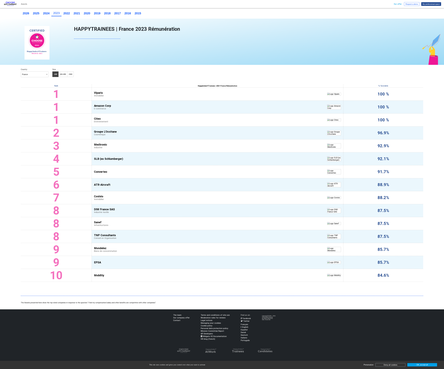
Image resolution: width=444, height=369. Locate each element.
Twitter (246, 321)
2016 (127, 13)
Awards (24, 4)
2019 (97, 13)
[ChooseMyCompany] (183, 351)
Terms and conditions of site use (215, 315)
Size (54, 69)
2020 (87, 13)
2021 (77, 13)
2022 (66, 13)
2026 (26, 13)
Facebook (246, 318)
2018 (107, 13)
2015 (138, 13)
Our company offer (181, 318)
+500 (70, 74)
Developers (208, 334)
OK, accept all (422, 365)
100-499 (63, 74)
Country (24, 69)
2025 (36, 13)
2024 (46, 13)
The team (177, 315)
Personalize (368, 365)
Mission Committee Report (212, 331)
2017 (117, 13)
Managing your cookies (211, 323)
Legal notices (206, 320)
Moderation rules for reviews (213, 318)
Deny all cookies (390, 365)
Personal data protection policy (214, 328)
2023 (56, 13)
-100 (55, 74)
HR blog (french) (208, 339)
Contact (176, 320)
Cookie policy (206, 326)
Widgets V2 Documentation (214, 336)
